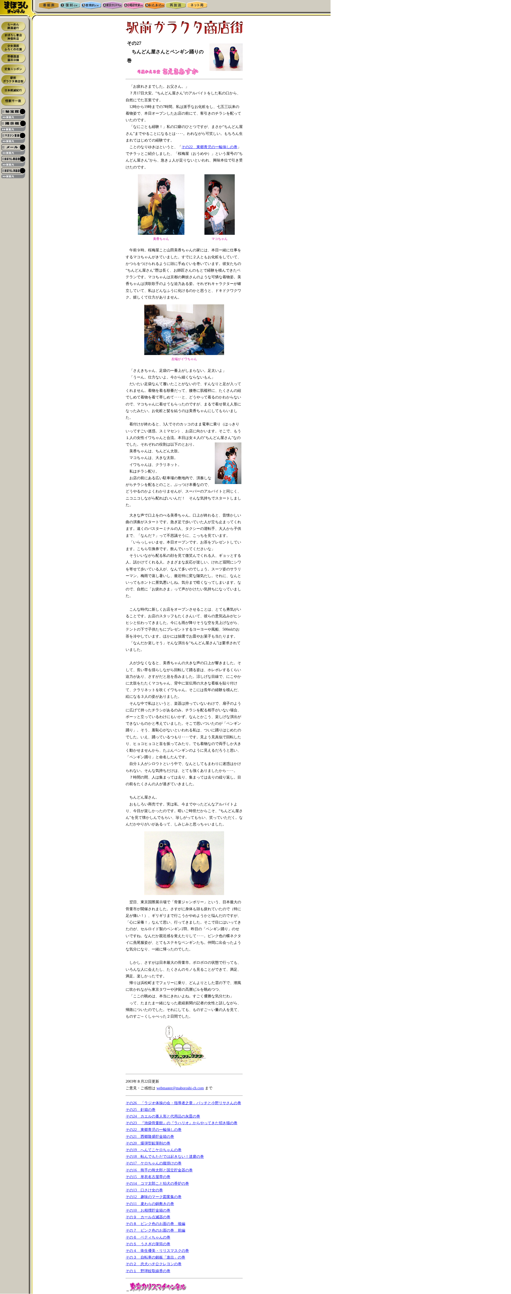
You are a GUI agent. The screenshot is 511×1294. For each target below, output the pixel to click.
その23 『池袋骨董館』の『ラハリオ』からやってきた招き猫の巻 (181, 1123)
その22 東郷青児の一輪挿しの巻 (209, 147)
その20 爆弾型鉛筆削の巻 (148, 1143)
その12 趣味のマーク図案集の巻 (154, 1197)
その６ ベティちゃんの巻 (148, 1237)
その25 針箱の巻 (140, 1110)
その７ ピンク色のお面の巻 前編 (155, 1230)
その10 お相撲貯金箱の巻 (148, 1210)
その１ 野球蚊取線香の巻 (148, 1271)
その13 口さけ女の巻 (144, 1190)
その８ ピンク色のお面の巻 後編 (155, 1224)
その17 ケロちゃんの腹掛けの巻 (154, 1163)
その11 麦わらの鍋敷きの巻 (150, 1204)
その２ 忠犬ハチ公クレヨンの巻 (154, 1264)
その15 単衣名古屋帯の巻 (148, 1177)
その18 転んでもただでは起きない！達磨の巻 (165, 1157)
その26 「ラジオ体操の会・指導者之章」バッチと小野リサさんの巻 (183, 1103)
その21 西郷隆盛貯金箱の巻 (150, 1137)
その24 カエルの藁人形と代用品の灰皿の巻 (163, 1116)
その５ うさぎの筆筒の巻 (148, 1244)
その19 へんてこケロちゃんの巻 (154, 1150)
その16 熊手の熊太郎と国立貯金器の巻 (159, 1170)
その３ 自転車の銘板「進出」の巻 (155, 1257)
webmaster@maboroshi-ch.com (180, 1088)
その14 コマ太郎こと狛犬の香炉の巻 (157, 1184)
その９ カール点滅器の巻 (148, 1217)
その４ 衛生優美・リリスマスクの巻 (157, 1251)
